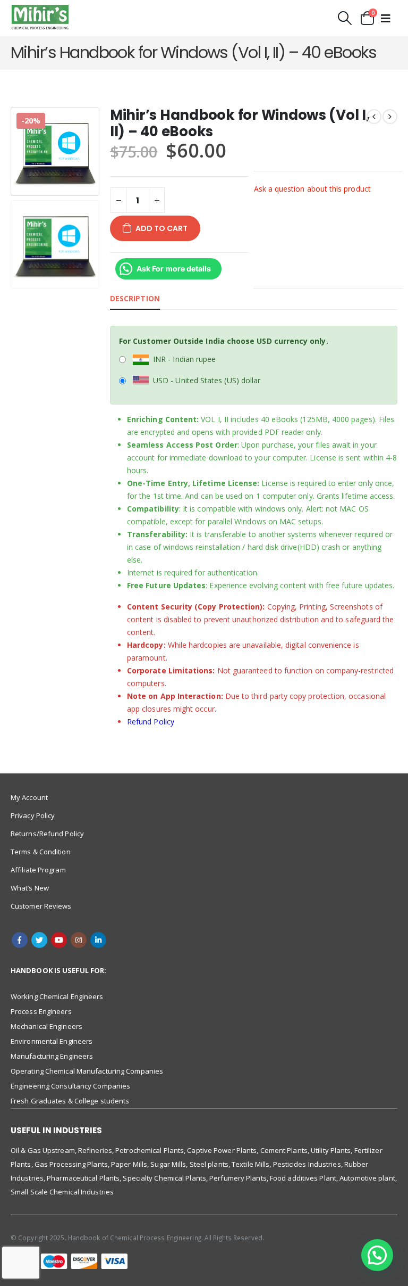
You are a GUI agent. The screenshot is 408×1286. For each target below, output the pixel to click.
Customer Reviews (41, 906)
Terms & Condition (41, 851)
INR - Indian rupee (184, 359)
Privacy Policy (33, 815)
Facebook (20, 940)
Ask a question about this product (312, 189)
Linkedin (98, 940)
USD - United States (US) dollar (206, 380)
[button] (377, 1255)
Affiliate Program (38, 870)
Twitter (39, 940)
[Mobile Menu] (385, 18)
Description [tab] (135, 298)
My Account (29, 797)
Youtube (59, 940)
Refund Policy (150, 721)
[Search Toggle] (345, 18)
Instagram (79, 940)
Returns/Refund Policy (47, 833)
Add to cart (161, 228)
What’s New (30, 888)
